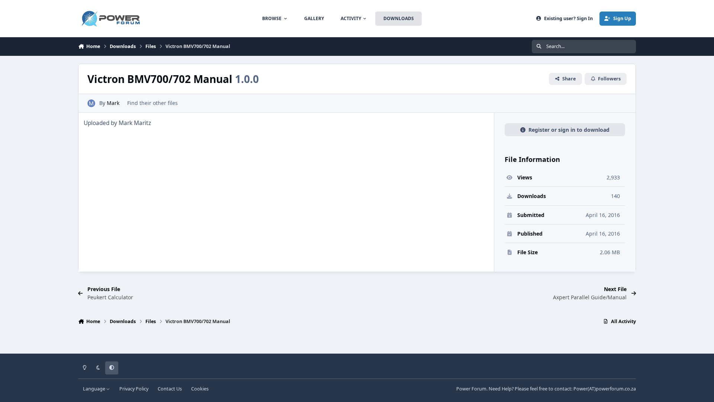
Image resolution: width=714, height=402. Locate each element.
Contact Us (170, 389)
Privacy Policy (133, 389)
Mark (113, 102)
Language (94, 389)
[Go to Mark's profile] (91, 103)
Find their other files (152, 102)
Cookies (200, 389)
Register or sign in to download (569, 129)
